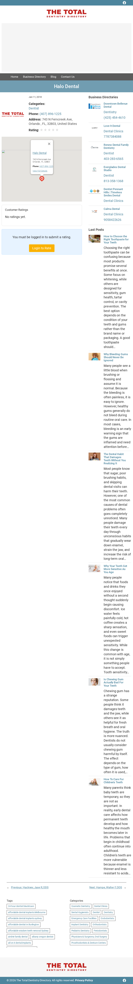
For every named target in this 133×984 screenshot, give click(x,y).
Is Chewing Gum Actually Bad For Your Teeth (113, 682)
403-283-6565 (113, 159)
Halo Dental (40, 153)
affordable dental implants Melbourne (26, 912)
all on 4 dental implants (19, 943)
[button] (41, 179)
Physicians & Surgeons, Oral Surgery (89, 936)
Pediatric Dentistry (80, 930)
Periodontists (100, 930)
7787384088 (112, 136)
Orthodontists (100, 924)
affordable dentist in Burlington (23, 924)
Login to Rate (41, 248)
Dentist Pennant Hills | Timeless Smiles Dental (113, 192)
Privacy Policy (84, 980)
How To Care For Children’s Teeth (114, 781)
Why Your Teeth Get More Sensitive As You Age (115, 569)
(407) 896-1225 (50, 114)
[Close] (49, 144)
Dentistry (110, 112)
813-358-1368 (113, 181)
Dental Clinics (113, 131)
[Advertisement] (66, 49)
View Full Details (40, 171)
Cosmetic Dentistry (80, 906)
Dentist (34, 108)
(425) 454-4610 (114, 118)
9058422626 (112, 220)
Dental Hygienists (80, 912)
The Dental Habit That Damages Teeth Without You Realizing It (115, 459)
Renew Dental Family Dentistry (116, 146)
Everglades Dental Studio (114, 169)
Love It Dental (112, 125)
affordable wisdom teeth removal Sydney (28, 930)
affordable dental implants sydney (25, 918)
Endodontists (107, 918)
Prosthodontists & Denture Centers (88, 943)
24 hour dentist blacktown (21, 906)
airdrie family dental (18, 936)
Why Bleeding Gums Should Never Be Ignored (116, 357)
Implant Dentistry (79, 924)
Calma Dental (112, 208)
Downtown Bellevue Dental (115, 105)
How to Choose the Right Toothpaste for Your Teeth (116, 239)
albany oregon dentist (42, 936)
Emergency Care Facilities (84, 918)
